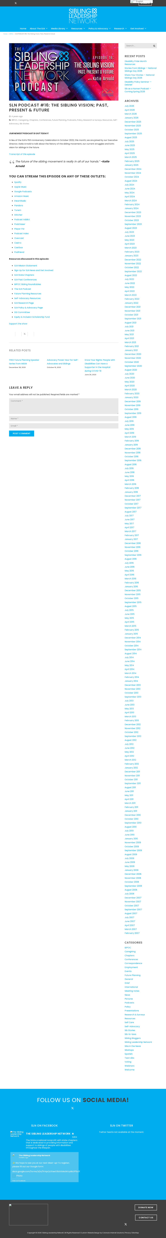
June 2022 (130, 283)
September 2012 (133, 736)
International (131, 987)
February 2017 (132, 535)
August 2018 (131, 464)
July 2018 (129, 468)
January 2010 (131, 838)
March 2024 (131, 200)
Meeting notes (132, 990)
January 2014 (131, 681)
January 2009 (131, 870)
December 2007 (133, 897)
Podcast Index (21, 233)
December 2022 (133, 259)
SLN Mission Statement (25, 265)
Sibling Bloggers (133, 1038)
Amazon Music (21, 196)
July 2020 (129, 373)
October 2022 (132, 267)
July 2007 (129, 917)
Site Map (135, 1233)
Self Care (129, 1022)
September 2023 (133, 224)
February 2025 (132, 161)
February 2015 (132, 629)
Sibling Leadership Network (138, 1042)
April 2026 (130, 109)
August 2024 (131, 180)
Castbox (18, 247)
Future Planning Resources (27, 293)
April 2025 (130, 153)
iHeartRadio (20, 200)
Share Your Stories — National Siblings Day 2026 (139, 76)
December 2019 (133, 401)
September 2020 (133, 365)
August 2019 (130, 417)
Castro (17, 242)
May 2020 (129, 381)
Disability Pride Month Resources (136, 63)
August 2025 (131, 137)
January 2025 (131, 165)
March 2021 (130, 342)
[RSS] (34, 3)
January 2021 (131, 350)
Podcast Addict (22, 219)
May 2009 (129, 866)
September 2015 (133, 602)
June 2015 (129, 614)
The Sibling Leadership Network (34, 1155)
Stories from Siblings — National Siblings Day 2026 (141, 69)
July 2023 (129, 232)
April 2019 (129, 432)
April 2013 (129, 712)
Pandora (18, 205)
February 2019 (132, 440)
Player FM (19, 228)
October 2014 (132, 645)
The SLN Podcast (22, 288)
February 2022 (132, 298)
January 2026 (131, 117)
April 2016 (129, 574)
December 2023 (133, 212)
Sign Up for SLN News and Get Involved (33, 270)
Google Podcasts (23, 191)
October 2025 (132, 129)
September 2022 (133, 271)
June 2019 (129, 425)
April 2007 (130, 925)
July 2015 (129, 610)
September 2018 (133, 460)
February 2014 (132, 677)
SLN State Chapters (24, 274)
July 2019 (129, 421)
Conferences (45, 120)
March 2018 (130, 484)
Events (128, 971)
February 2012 (132, 763)
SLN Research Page (24, 302)
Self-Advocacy (132, 1026)
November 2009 (133, 842)
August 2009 (131, 854)
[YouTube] (29, 3)
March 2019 (130, 436)
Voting (128, 1061)
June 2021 (129, 330)
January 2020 (131, 397)
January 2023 (131, 255)
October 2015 (131, 598)
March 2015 (130, 625)
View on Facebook (18, 1181)
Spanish (129, 1053)
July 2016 (129, 562)
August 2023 (131, 228)
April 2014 (129, 669)
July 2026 (129, 105)
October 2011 (131, 779)
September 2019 (133, 413)
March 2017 (130, 531)
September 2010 (133, 822)
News (127, 994)
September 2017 (133, 507)
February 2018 (132, 488)
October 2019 (131, 409)
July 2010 (129, 830)
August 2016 (131, 558)
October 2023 (132, 220)
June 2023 (130, 235)
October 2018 (131, 456)
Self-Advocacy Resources (27, 298)
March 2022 (131, 295)
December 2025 (133, 121)
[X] (16, 3)
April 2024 (130, 196)
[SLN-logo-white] (83, 16)
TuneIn (17, 210)
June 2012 (129, 748)
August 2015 (131, 606)
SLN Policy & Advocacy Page (28, 307)
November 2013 (132, 688)
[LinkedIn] (25, 3)
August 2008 (131, 889)
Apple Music (20, 186)
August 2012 (130, 740)
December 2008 (133, 874)
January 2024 (132, 208)
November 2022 (133, 263)
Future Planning (59, 120)
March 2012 (130, 759)
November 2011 (132, 775)
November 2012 (132, 728)
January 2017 (131, 539)
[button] (155, 3)
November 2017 (132, 499)
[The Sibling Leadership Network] (16, 1134)
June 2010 (129, 834)
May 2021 (129, 334)
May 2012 (129, 751)
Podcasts (71, 120)
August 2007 (131, 913)
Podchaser (19, 224)
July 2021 (129, 326)
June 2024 (130, 188)
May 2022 (129, 287)
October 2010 (131, 818)
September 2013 (133, 696)
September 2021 (133, 318)
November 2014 (133, 641)
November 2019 (132, 405)
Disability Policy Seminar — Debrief (138, 83)
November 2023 (133, 216)
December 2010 (133, 815)
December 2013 (133, 685)
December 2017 (133, 495)
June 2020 (130, 377)
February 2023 (132, 251)
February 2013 (132, 720)
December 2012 (133, 724)
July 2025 (129, 141)
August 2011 (130, 787)
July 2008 (129, 893)
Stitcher (18, 214)
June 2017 (129, 519)
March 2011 (130, 803)
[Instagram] (20, 3)
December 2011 (132, 771)
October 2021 (131, 314)
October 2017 (131, 503)
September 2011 (133, 783)
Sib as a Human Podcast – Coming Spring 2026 (138, 90)
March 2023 (131, 247)
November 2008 (133, 878)
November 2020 (133, 358)
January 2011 (131, 811)
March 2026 (131, 113)
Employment (131, 967)
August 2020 (131, 369)
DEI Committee (22, 312)
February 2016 (132, 582)
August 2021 (130, 322)
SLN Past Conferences (25, 279)
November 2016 (132, 547)
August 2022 (131, 275)
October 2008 (132, 881)
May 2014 (129, 665)
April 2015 (129, 621)
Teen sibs (129, 1057)
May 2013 (129, 708)
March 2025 (131, 157)
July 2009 (129, 858)
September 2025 (133, 133)
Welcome (129, 1069)
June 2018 (129, 472)
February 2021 (132, 346)
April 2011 (129, 799)
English (139, 1)
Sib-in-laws (130, 1034)
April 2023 (130, 243)
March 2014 (130, 673)
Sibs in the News (133, 1046)
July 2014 (129, 657)
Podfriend (19, 252)
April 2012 (129, 755)
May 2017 (129, 523)
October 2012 (131, 732)
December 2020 (133, 354)
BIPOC (14, 120)
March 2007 (131, 929)
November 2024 (133, 172)
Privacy (128, 1233)
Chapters (33, 120)
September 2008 (133, 885)
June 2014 (130, 661)
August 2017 (131, 511)
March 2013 (130, 716)
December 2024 (133, 169)
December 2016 (133, 543)
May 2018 (129, 476)
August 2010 (131, 826)
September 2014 (133, 649)
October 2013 (131, 692)
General (129, 979)
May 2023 (129, 239)
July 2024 (129, 184)
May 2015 (129, 618)
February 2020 (132, 393)
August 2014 (131, 653)
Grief (127, 983)
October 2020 (132, 362)
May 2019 (129, 428)
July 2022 (129, 279)
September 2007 (133, 909)
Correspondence (133, 963)
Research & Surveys (92, 120)
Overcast (19, 238)
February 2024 (132, 204)
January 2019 (131, 444)
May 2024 (129, 192)
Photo (19, 1175)
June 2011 (129, 791)
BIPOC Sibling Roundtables (27, 284)
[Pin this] (37, 334)
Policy (79, 120)
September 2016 (133, 555)
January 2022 (131, 302)
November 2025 (133, 125)
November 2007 (133, 901)
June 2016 (129, 566)
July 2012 (129, 744)
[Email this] (12, 334)
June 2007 (130, 921)
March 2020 (131, 389)
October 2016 (131, 551)
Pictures (129, 998)
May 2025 (129, 149)
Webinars (129, 1065)
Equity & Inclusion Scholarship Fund (32, 316)
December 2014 (133, 637)
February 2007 (132, 933)
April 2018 (129, 480)
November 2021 (132, 310)
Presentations (132, 1010)
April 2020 (130, 385)
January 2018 (131, 492)
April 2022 (130, 291)
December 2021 (133, 306)
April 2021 (129, 338)
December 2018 (133, 448)
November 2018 (132, 452)
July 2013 (129, 700)
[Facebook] (11, 3)
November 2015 (132, 594)
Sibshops (129, 1050)
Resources (107, 120)
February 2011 (131, 807)
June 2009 (130, 862)
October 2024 (132, 176)
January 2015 (131, 633)
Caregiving (23, 120)
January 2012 (131, 767)
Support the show (18, 323)
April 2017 (129, 527)
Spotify (17, 182)
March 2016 (130, 578)
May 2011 (129, 795)
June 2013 (129, 704)
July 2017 (129, 515)
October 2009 (132, 846)
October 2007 (132, 905)
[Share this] (18, 334)
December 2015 (133, 590)
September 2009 (133, 850)
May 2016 (129, 570)
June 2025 (130, 145)
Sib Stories (24, 123)
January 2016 (131, 586)
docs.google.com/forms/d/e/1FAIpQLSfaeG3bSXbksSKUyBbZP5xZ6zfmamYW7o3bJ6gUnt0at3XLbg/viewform (68, 1171)
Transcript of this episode (22, 154)
